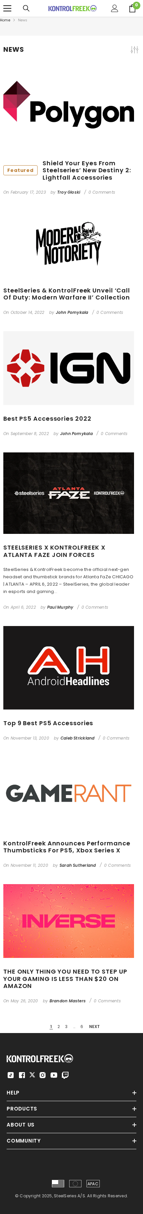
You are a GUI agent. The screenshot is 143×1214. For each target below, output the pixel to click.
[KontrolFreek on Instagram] (43, 1075)
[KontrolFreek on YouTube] (54, 1075)
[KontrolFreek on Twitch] (65, 1075)
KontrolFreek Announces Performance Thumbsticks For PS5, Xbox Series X (66, 847)
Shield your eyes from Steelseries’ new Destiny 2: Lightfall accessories (69, 170)
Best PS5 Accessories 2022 (47, 418)
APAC (92, 1184)
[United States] (58, 1183)
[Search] (26, 8)
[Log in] (114, 8)
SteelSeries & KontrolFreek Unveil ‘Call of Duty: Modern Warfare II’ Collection (66, 294)
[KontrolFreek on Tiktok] (11, 1075)
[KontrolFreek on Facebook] (22, 1075)
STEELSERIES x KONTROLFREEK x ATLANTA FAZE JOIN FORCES (54, 551)
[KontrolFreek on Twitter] (32, 1074)
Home (5, 20)
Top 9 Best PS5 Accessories (48, 723)
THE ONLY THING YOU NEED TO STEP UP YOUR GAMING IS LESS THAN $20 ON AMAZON (65, 979)
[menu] (7, 8)
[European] (75, 1183)
